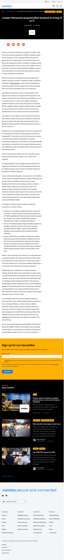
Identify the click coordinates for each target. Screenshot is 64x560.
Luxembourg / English (11, 501)
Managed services (23, 515)
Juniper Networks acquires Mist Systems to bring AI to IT (31, 11)
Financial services (38, 515)
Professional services (24, 519)
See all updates (7, 476)
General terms (5, 553)
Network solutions (23, 529)
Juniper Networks (54, 515)
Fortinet (51, 522)
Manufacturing (37, 529)
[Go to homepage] (6, 6)
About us (4, 515)
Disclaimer (4, 547)
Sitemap (4, 544)
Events (4, 519)
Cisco (50, 525)
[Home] (2, 11)
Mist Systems (15, 83)
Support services (22, 522)
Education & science (39, 525)
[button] (57, 6)
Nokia (50, 529)
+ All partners (53, 532)
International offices (7, 532)
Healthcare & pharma (39, 519)
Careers (4, 522)
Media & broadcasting (39, 522)
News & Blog (10, 11)
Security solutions (23, 525)
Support (4, 529)
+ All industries (37, 532)
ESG (3, 525)
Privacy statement (6, 550)
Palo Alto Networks (54, 519)
